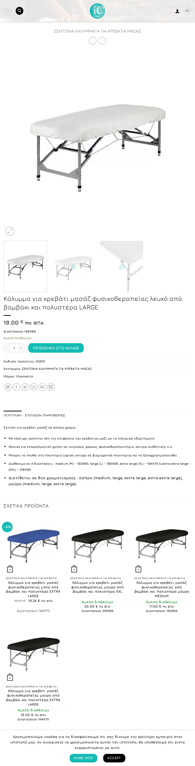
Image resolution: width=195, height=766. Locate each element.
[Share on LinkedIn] (51, 387)
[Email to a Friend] (34, 387)
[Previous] (13, 143)
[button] (8, 11)
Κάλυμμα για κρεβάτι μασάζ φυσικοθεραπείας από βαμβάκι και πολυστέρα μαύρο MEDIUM (161, 589)
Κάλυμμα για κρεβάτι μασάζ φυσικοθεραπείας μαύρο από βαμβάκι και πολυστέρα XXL (97, 587)
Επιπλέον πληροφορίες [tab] (45, 415)
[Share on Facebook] (16, 387)
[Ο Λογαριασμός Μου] (177, 11)
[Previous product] (102, 40)
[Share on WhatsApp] (8, 387)
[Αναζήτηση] (19, 11)
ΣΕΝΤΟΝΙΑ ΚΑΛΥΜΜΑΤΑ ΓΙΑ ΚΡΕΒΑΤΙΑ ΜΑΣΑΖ (97, 31)
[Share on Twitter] (25, 387)
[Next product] (92, 40)
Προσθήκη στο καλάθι (56, 348)
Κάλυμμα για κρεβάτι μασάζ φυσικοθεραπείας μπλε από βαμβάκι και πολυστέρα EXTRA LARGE (33, 589)
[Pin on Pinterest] (42, 387)
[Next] (181, 143)
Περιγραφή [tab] (13, 415)
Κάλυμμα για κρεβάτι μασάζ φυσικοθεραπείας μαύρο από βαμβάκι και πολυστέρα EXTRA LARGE (33, 697)
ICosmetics (24, 376)
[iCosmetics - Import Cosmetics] (97, 11)
